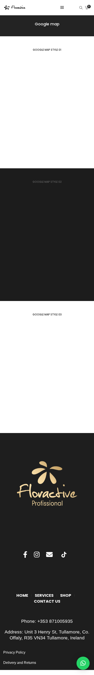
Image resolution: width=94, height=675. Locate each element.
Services (44, 595)
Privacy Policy (14, 652)
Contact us (47, 601)
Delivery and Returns (19, 663)
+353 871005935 (55, 621)
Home (22, 595)
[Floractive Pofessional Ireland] (15, 8)
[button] (83, 663)
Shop (65, 595)
